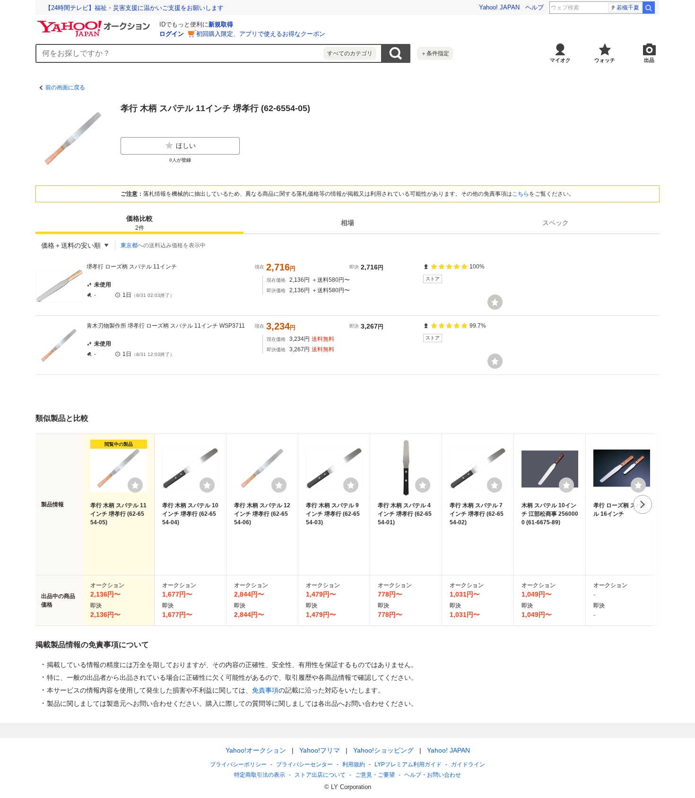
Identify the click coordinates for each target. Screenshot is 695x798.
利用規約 (353, 764)
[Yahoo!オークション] (95, 23)
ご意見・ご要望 (375, 775)
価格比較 (139, 223)
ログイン (171, 33)
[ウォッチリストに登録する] (135, 485)
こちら (520, 194)
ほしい (186, 145)
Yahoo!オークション (256, 750)
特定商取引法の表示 (259, 775)
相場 (347, 222)
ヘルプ (534, 7)
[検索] (649, 7)
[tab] (139, 223)
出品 (649, 60)
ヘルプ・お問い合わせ (432, 775)
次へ (642, 504)
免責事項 (265, 690)
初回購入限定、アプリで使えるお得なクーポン (260, 33)
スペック (555, 222)
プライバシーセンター (304, 764)
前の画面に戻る (65, 87)
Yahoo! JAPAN (499, 7)
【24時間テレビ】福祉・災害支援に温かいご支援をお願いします (134, 7)
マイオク (560, 60)
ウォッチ (604, 60)
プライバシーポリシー (238, 764)
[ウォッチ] (495, 302)
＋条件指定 (435, 53)
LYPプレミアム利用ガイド (408, 764)
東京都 (129, 245)
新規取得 (220, 24)
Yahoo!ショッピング (383, 750)
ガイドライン (468, 764)
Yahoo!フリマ (319, 750)
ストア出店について (320, 775)
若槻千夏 (628, 7)
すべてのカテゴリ (350, 53)
